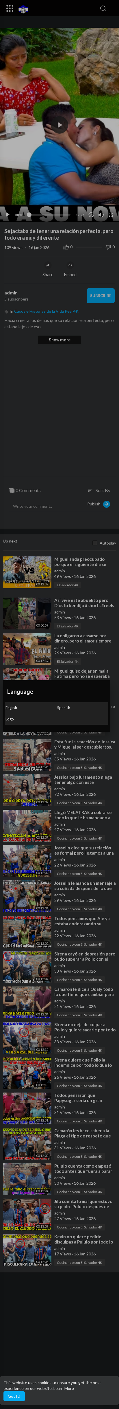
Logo (9, 719)
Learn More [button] (63, 1388)
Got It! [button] (14, 1396)
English (11, 707)
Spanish (63, 707)
